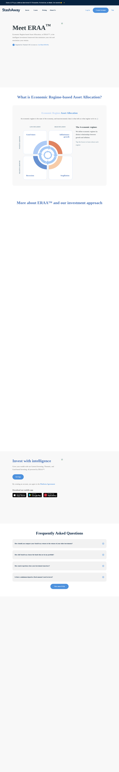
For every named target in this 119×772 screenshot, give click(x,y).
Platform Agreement (47, 484)
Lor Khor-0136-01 (43, 45)
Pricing (44, 10)
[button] (59, 543)
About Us (53, 10)
